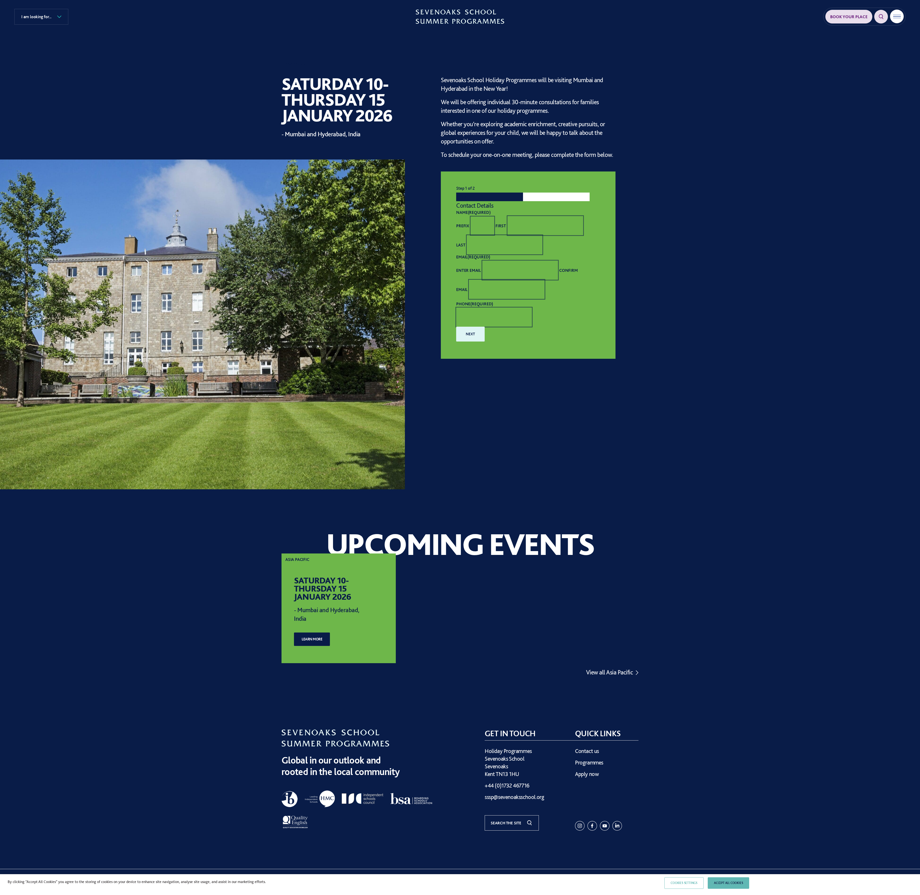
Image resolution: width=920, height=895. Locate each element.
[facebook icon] (592, 826)
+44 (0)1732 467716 (507, 785)
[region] (460, 884)
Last (460, 244)
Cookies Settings (684, 883)
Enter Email (468, 270)
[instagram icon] (580, 826)
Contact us (587, 750)
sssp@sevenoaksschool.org (514, 796)
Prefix (462, 225)
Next (470, 334)
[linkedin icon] (617, 826)
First (500, 225)
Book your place (849, 16)
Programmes (589, 762)
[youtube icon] (605, 826)
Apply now (587, 773)
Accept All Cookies (728, 883)
